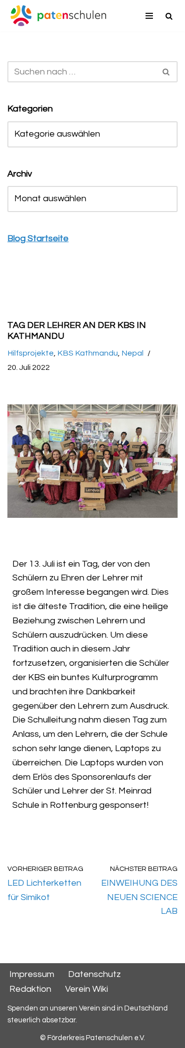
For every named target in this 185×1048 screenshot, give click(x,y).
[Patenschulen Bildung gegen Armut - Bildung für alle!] (58, 15)
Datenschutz (94, 974)
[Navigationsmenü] (149, 16)
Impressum (31, 974)
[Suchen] (169, 16)
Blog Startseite (38, 238)
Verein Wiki (86, 989)
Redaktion (30, 989)
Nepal (132, 353)
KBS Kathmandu (87, 353)
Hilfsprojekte (30, 353)
